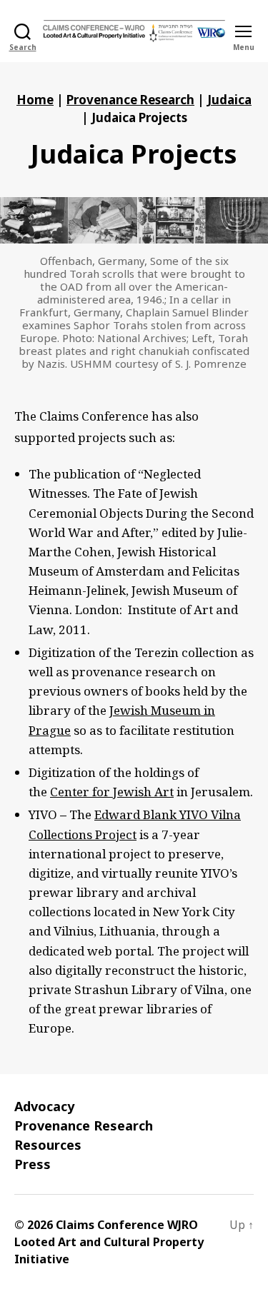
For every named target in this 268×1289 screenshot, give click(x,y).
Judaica (229, 99)
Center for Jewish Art (112, 791)
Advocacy (44, 1106)
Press (32, 1164)
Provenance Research (130, 99)
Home (35, 99)
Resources (47, 1144)
